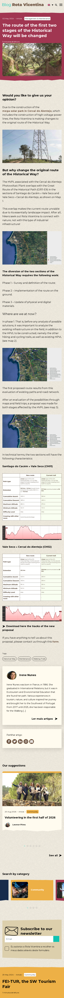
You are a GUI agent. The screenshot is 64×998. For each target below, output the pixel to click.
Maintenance (24, 659)
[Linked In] (20, 741)
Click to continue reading (32, 983)
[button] (50, 5)
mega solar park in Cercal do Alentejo (27, 110)
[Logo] (23, 5)
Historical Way (9, 659)
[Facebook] (9, 741)
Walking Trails (39, 659)
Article (19, 18)
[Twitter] (14, 741)
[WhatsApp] (26, 741)
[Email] (31, 741)
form (55, 641)
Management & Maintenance (37, 18)
